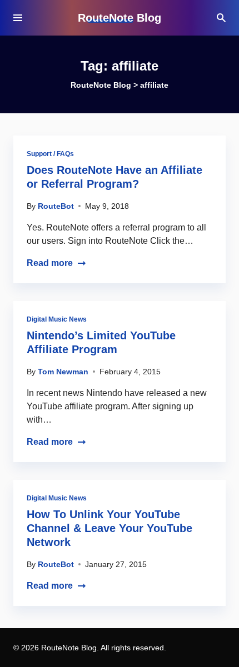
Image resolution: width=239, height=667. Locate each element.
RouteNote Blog (119, 17)
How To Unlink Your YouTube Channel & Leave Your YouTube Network (109, 528)
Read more (50, 263)
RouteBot (56, 206)
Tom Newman (63, 371)
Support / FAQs (50, 154)
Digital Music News (57, 319)
